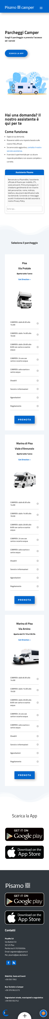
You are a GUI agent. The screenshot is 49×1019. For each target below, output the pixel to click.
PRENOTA (24, 419)
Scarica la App (16, 53)
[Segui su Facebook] (8, 963)
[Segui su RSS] (14, 963)
